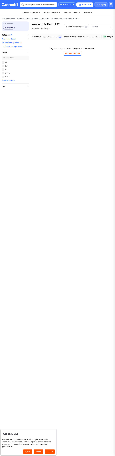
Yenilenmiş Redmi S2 (72, 19)
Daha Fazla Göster (8, 80)
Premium (10, 28)
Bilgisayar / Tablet (71, 12)
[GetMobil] (10, 4)
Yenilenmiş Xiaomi (57, 19)
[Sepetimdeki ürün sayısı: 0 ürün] (111, 4)
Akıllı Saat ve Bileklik (50, 12)
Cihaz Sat (86, 4)
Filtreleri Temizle (72, 53)
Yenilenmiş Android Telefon (40, 19)
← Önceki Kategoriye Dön (13, 46)
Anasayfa (5, 19)
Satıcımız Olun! (67, 4)
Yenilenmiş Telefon (30, 12)
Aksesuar (86, 12)
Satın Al (12, 19)
